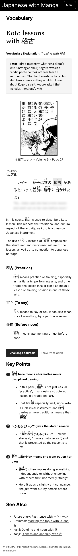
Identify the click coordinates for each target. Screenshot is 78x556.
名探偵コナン (23, 159)
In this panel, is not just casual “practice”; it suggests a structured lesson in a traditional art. (43, 390)
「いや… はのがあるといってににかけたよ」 (42, 189)
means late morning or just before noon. (40, 335)
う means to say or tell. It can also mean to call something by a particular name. (42, 313)
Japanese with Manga (30, 5)
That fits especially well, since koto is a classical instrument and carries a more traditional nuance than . (45, 409)
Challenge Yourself (22, 353)
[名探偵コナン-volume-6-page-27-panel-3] (39, 128)
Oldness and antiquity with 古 (42, 534)
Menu (69, 5)
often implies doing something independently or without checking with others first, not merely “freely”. (44, 473)
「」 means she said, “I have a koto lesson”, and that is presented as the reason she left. (43, 440)
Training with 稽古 (53, 53)
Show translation (52, 353)
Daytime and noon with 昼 (39, 529)
